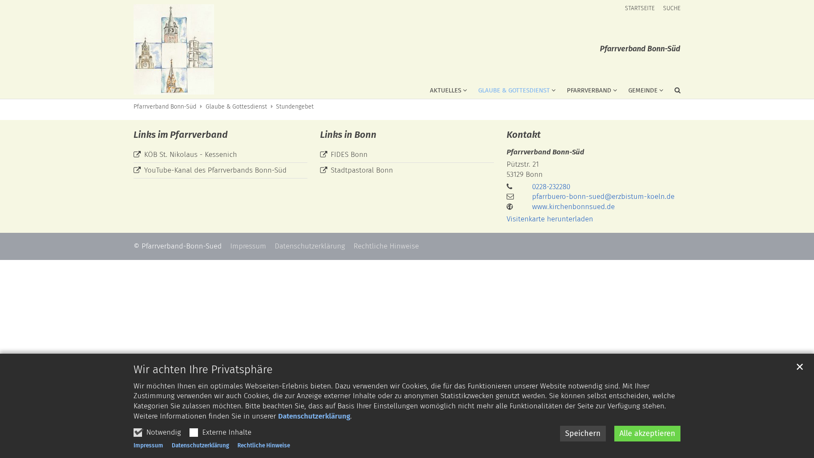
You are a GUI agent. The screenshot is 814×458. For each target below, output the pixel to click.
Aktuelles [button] (445, 90)
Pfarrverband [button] (589, 90)
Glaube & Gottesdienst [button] (514, 90)
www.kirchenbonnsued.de (573, 206)
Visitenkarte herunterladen (550, 219)
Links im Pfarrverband (181, 134)
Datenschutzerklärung (314, 416)
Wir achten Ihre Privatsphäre (203, 369)
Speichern (583, 433)
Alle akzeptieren (647, 433)
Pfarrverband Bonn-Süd (165, 106)
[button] (671, 92)
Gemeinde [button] (643, 90)
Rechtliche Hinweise (263, 445)
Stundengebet (295, 106)
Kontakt (524, 134)
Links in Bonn (348, 134)
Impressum (148, 445)
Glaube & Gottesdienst (236, 106)
